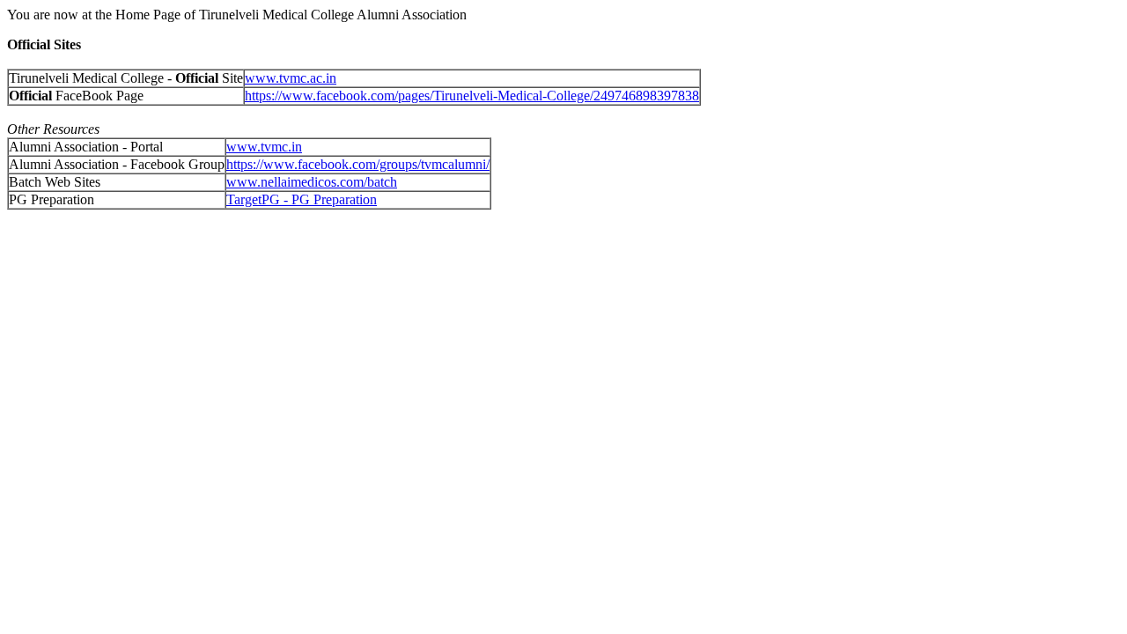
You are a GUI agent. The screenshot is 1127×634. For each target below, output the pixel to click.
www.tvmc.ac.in (290, 77)
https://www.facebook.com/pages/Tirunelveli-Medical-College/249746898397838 (472, 95)
